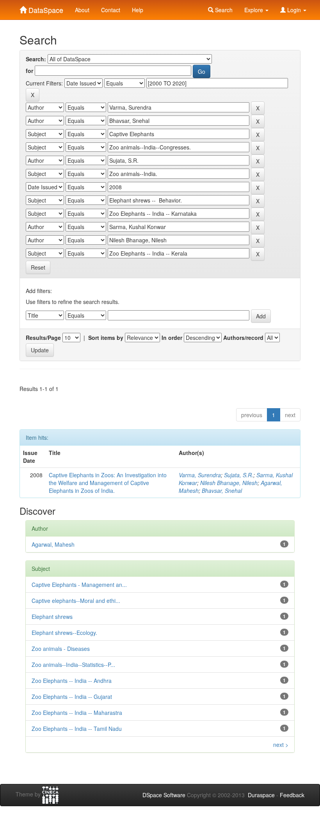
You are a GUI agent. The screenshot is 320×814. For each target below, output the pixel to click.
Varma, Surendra (200, 475)
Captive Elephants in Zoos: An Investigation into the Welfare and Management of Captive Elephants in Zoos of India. (108, 482)
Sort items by (105, 337)
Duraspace (261, 795)
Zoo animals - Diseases (61, 648)
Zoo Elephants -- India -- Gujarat (72, 696)
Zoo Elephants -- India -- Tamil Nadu (77, 728)
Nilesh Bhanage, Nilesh (229, 483)
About (82, 10)
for (29, 71)
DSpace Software (163, 795)
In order (172, 337)
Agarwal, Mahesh (53, 544)
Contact (110, 10)
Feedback (292, 795)
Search (223, 10)
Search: (36, 59)
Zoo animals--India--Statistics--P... (73, 664)
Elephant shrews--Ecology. (64, 632)
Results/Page (43, 337)
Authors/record (243, 337)
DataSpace (45, 8)
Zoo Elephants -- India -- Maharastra (77, 712)
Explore (254, 10)
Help (137, 10)
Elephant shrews (52, 616)
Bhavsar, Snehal (222, 490)
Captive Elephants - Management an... (79, 584)
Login (294, 10)
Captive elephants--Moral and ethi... (76, 600)
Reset (38, 267)
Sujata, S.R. (238, 475)
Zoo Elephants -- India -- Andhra (72, 680)
